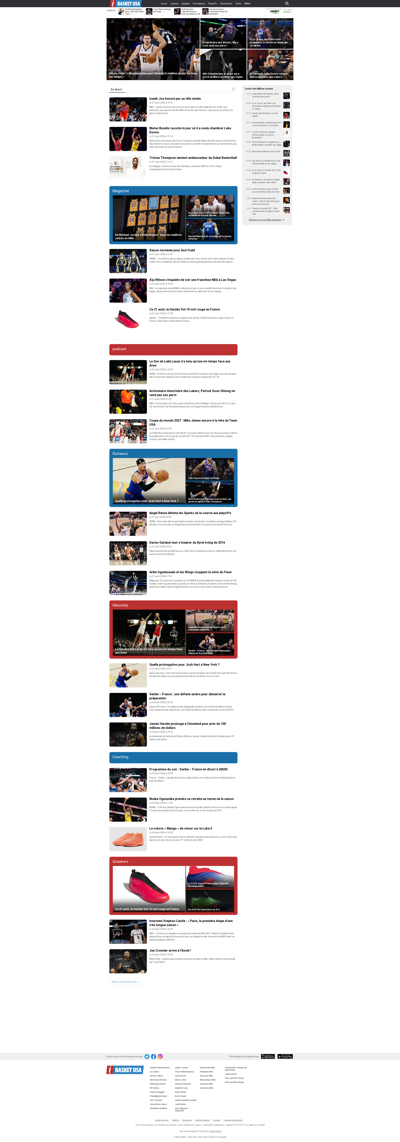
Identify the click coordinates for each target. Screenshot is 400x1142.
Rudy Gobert (180, 1092)
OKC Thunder (156, 1100)
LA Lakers (154, 1071)
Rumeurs (120, 453)
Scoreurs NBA (206, 1076)
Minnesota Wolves (158, 1080)
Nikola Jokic (180, 1080)
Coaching (120, 757)
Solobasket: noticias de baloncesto (236, 1068)
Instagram (160, 1057)
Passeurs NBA (206, 1084)
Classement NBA (207, 1067)
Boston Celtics (156, 1076)
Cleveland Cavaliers (158, 1108)
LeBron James (181, 1067)
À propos (216, 1120)
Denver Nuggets (157, 1092)
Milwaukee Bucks (158, 1084)
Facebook (154, 1057)
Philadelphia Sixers (158, 1096)
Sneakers (120, 861)
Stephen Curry (181, 1088)
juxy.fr (223, 1137)
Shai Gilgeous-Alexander (181, 1109)
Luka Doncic (180, 1076)
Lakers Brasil (231, 1074)
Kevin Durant (180, 1096)
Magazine (120, 191)
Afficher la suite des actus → (126, 982)
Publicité (175, 1120)
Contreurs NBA (206, 1088)
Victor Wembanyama (184, 1071)
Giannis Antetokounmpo (186, 1100)
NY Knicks (154, 1088)
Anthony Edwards (183, 1084)
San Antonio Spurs (158, 1104)
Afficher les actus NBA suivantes (265, 220)
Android (285, 1057)
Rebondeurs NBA (207, 1080)
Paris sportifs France (234, 1078)
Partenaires (187, 1120)
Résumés (120, 605)
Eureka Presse (215, 1131)
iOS (268, 1057)
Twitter (147, 1057)
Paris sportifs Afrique (234, 1082)
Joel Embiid (180, 1104)
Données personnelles (233, 1120)
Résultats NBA (206, 1071)
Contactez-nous (162, 1120)
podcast (119, 349)
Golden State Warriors (160, 1067)
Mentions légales (202, 1120)
